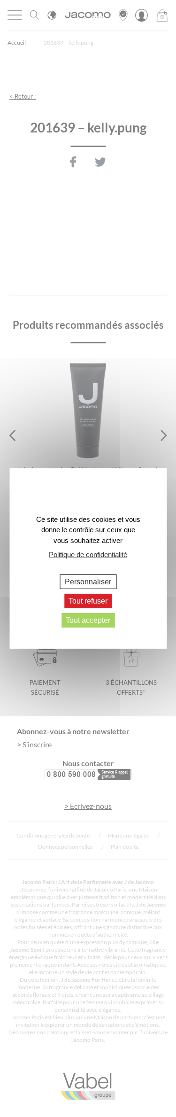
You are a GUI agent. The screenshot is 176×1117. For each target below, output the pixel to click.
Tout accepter (88, 620)
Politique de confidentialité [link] (88, 554)
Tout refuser (88, 601)
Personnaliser (88, 581)
